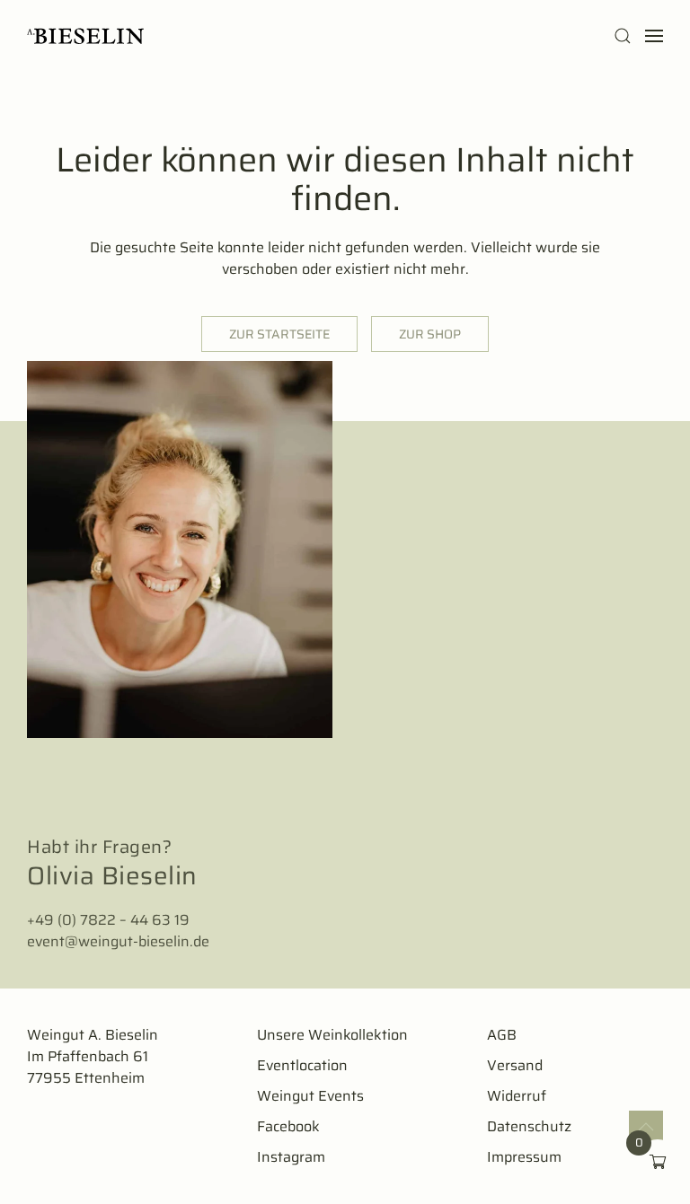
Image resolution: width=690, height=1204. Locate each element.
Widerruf (516, 1096)
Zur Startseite (279, 334)
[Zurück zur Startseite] (85, 36)
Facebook (288, 1126)
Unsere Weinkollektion (332, 1035)
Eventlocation (302, 1065)
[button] (623, 36)
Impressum (524, 1157)
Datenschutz (529, 1126)
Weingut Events (310, 1096)
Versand (515, 1065)
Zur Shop (430, 334)
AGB (502, 1035)
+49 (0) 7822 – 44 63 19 (108, 920)
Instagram (291, 1157)
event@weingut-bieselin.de (118, 941)
